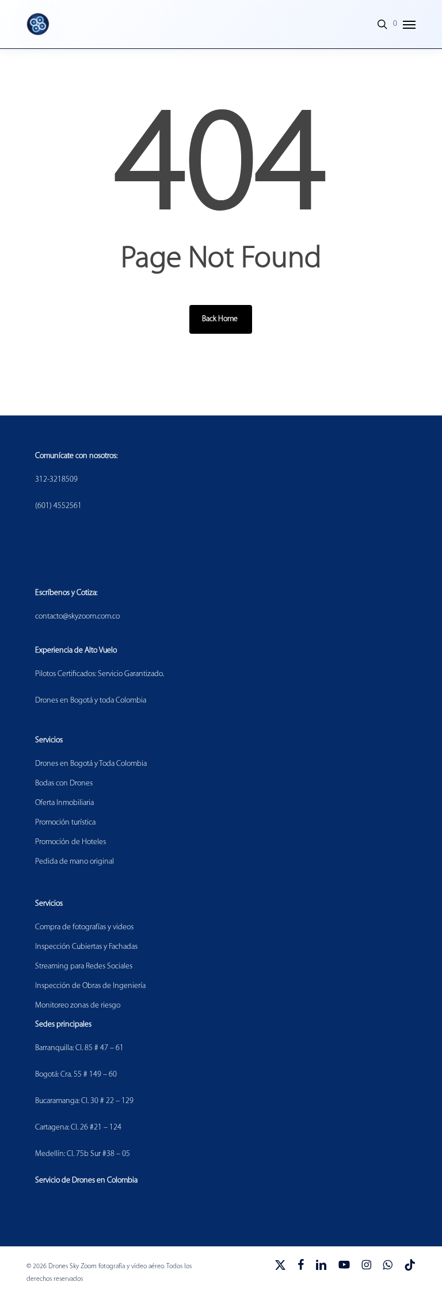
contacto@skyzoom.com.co (77, 616)
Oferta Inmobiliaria (64, 803)
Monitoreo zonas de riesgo (77, 1005)
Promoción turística (65, 822)
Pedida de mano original (74, 861)
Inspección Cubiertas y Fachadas (86, 947)
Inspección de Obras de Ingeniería (90, 986)
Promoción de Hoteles (70, 842)
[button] (409, 24)
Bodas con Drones (64, 783)
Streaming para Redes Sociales (83, 966)
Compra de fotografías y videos (84, 927)
